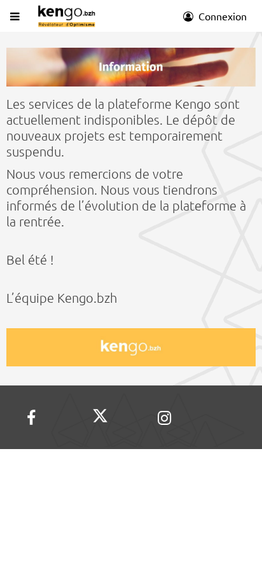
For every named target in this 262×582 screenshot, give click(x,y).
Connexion (221, 16)
